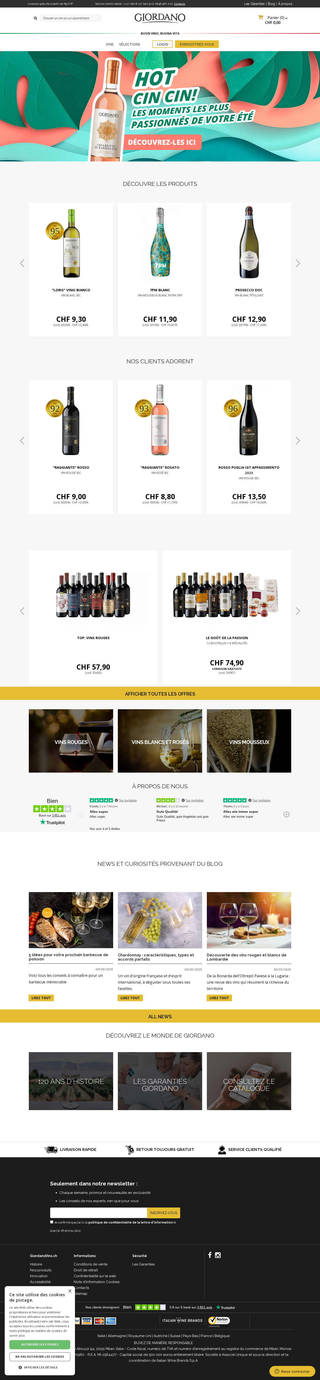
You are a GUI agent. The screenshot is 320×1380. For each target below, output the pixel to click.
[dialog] (40, 1330)
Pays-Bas (190, 1336)
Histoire (36, 1264)
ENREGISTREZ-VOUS (197, 44)
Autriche (160, 1336)
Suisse (175, 1336)
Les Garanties (254, 4)
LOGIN (162, 44)
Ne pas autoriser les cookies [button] (39, 1357)
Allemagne (117, 1336)
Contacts (179, 3)
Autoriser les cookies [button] (39, 1344)
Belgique (222, 1336)
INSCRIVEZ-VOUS (163, 1213)
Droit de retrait (86, 1270)
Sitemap (80, 1294)
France (206, 1336)
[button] (39, 1367)
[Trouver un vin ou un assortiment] (35, 18)
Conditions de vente (91, 1264)
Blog (271, 4)
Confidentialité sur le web (95, 1276)
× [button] (69, 1291)
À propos (285, 4)
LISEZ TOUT (41, 998)
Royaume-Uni (139, 1336)
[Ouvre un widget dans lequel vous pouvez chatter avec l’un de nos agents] (292, 1372)
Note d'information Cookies (96, 1282)
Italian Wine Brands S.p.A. (177, 1360)
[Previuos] (21, 263)
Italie (101, 1336)
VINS (110, 44)
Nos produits (40, 1270)
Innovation (39, 1276)
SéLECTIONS (129, 44)
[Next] (298, 263)
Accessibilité (40, 1282)
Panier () (275, 20)
